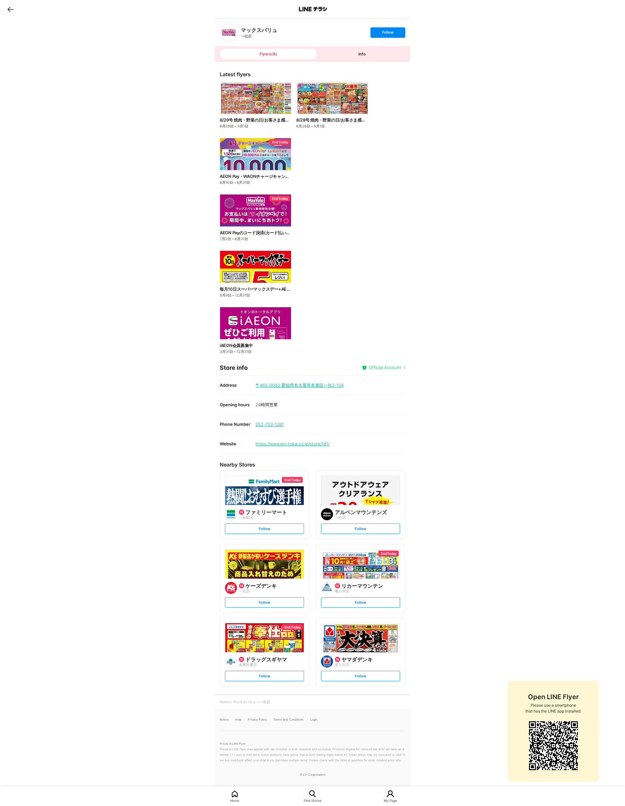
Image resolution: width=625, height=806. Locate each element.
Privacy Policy (257, 719)
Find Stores (312, 800)
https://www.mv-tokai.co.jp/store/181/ (292, 443)
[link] (229, 32)
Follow (388, 34)
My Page (390, 800)
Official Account (385, 367)
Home (234, 800)
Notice (224, 719)
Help (238, 719)
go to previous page (10, 9)
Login (313, 719)
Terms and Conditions (288, 719)
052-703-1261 (270, 424)
